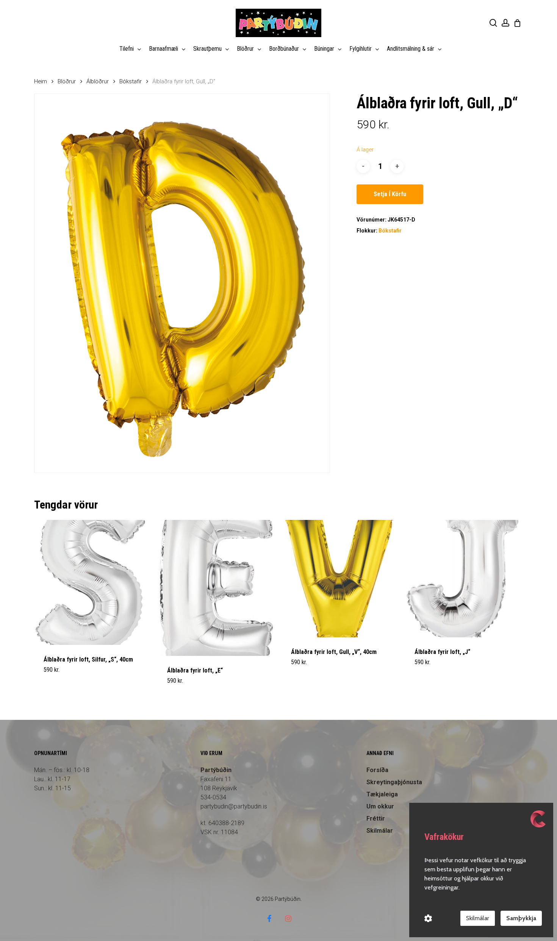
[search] (493, 23)
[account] (505, 23)
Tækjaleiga (382, 794)
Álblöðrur (97, 81)
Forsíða (377, 770)
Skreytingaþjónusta (394, 782)
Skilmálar (477, 918)
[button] (61, 685)
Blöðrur (67, 81)
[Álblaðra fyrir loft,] (216, 588)
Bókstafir (130, 81)
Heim (40, 81)
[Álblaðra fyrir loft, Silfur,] (93, 582)
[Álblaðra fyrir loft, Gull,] (340, 578)
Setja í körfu (390, 194)
